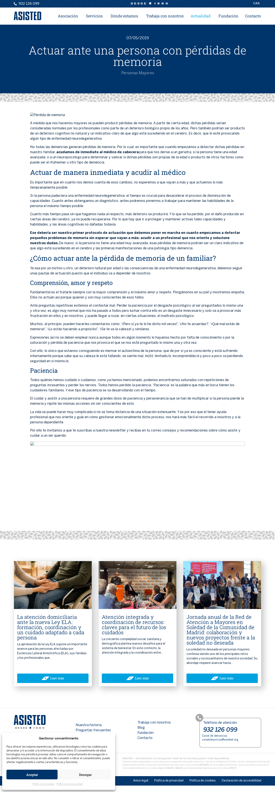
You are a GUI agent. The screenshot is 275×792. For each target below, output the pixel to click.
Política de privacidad (70, 784)
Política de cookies (43, 784)
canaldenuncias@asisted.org (220, 740)
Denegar (85, 774)
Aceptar (32, 774)
